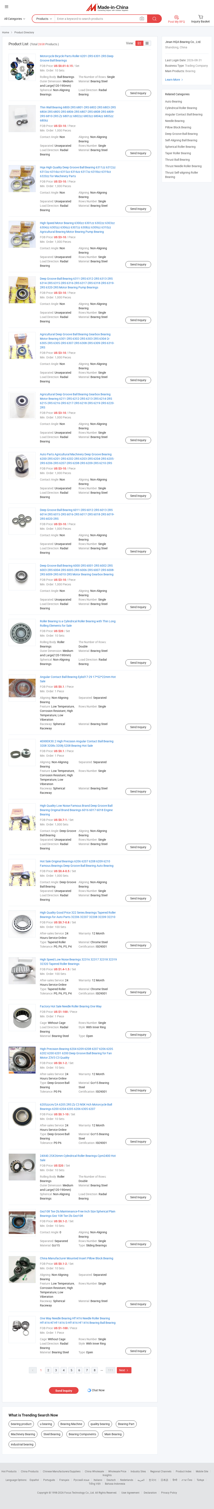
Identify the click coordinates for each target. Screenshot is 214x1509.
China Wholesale (94, 1471)
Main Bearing (113, 1434)
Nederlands (126, 1479)
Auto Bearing (173, 101)
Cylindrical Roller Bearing (181, 108)
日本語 (164, 1479)
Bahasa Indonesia (115, 1483)
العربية (141, 1479)
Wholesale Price (117, 1471)
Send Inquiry (138, 93)
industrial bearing (22, 1444)
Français (64, 1479)
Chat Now (98, 1390)
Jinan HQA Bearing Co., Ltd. (183, 42)
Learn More (174, 79)
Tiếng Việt (95, 1483)
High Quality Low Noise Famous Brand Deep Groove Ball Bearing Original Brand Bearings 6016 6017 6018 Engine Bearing (76, 810)
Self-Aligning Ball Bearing (181, 140)
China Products (29, 1471)
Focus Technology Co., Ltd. (79, 1492)
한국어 (152, 1479)
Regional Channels (160, 1471)
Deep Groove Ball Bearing (181, 134)
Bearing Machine (71, 1424)
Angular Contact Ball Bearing (184, 114)
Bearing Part (126, 1424)
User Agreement (130, 1492)
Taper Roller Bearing (178, 153)
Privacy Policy (169, 1492)
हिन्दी (175, 1479)
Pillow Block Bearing (178, 127)
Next (124, 1370)
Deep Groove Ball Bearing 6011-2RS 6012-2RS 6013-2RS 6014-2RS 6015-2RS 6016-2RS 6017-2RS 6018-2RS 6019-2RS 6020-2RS (77, 514)
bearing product (21, 1424)
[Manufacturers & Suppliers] (107, 7)
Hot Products (9, 1471)
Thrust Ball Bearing (177, 160)
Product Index (183, 1471)
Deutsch (111, 1479)
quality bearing (100, 1424)
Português (49, 1479)
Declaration (150, 1492)
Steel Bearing (51, 1434)
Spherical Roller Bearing (180, 147)
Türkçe (200, 1479)
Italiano (98, 1479)
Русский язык (81, 1479)
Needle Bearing (175, 121)
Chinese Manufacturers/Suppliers (61, 1471)
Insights (107, 1475)
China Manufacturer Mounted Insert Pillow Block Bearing (76, 1258)
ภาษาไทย (187, 1479)
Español (34, 1479)
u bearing (46, 1424)
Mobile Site (202, 1471)
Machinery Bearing (23, 1434)
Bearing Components (82, 1434)
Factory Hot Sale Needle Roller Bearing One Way (71, 1006)
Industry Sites (138, 1471)
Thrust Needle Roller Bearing (183, 166)
